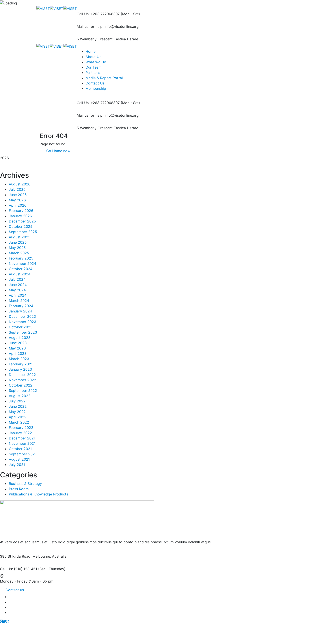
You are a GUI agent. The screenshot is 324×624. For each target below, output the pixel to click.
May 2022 (17, 411)
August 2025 (19, 237)
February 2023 (21, 364)
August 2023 (19, 337)
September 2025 (23, 232)
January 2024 (20, 311)
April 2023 (17, 353)
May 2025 (17, 247)
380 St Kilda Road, (15, 556)
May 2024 (17, 290)
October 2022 (20, 385)
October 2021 (20, 449)
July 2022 (17, 401)
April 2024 (17, 295)
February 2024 (21, 306)
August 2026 (19, 184)
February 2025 (21, 258)
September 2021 (22, 454)
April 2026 (17, 205)
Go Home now (57, 151)
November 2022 (22, 380)
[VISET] (43, 8)
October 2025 (20, 226)
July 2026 (17, 189)
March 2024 (19, 300)
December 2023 (22, 316)
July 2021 (17, 464)
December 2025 (22, 221)
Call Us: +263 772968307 (98, 14)
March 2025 (19, 253)
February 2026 (21, 210)
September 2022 (23, 390)
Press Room (19, 489)
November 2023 (22, 321)
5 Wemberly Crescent (95, 39)
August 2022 (19, 396)
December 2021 (22, 438)
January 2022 (20, 433)
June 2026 (18, 194)
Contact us (15, 590)
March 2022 (19, 422)
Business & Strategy (25, 483)
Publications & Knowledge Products (38, 494)
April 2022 (17, 417)
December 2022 (22, 374)
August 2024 (19, 274)
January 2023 (20, 369)
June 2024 (18, 284)
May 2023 (17, 348)
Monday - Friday (14, 581)
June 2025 (18, 242)
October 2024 (20, 269)
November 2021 (22, 443)
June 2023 (18, 343)
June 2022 (18, 406)
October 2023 (20, 327)
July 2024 (17, 279)
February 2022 (21, 427)
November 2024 (22, 263)
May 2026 (17, 200)
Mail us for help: (90, 26)
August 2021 (19, 459)
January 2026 (20, 216)
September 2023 (23, 332)
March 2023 (19, 359)
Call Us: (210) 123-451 (18, 569)
